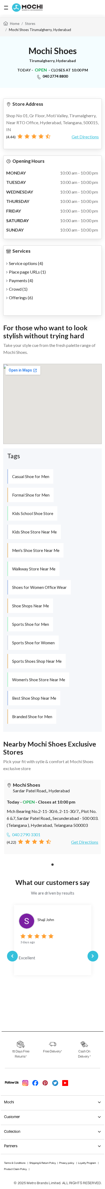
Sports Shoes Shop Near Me (37, 661)
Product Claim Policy (15, 1169)
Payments (21, 280)
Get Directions (85, 136)
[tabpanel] (52, 817)
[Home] (5, 23)
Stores (30, 23)
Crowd (18, 288)
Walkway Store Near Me (33, 568)
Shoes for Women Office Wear (39, 587)
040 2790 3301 (26, 834)
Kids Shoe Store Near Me (34, 531)
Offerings (21, 297)
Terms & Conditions (15, 1162)
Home (14, 23)
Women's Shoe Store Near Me (38, 679)
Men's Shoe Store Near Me (36, 550)
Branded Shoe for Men (32, 716)
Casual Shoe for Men (30, 476)
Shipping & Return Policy (42, 1162)
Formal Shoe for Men (31, 495)
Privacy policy (67, 1162)
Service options (26, 263)
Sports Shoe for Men (30, 624)
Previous (12, 956)
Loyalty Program (87, 1162)
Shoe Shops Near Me (30, 605)
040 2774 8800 (55, 76)
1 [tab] (52, 865)
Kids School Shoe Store (32, 513)
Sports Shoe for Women (33, 642)
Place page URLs (27, 271)
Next (93, 956)
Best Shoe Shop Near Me (34, 698)
